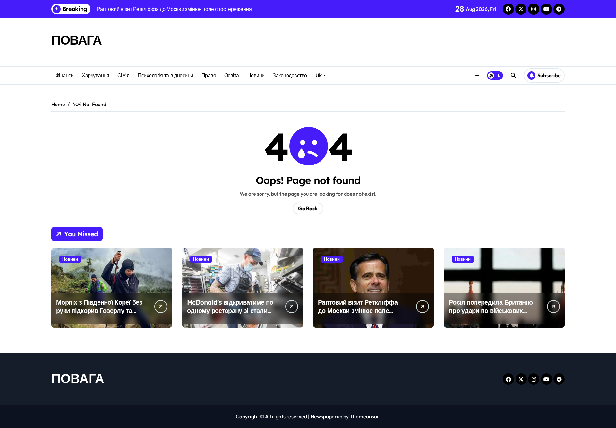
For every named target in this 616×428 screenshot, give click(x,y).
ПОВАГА (76, 40)
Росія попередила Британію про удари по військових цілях (491, 310)
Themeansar (364, 416)
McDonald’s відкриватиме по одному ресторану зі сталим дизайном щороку (230, 310)
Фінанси (65, 75)
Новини (256, 75)
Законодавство (290, 75)
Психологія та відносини (165, 75)
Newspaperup (326, 416)
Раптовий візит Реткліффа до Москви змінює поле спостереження (358, 310)
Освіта (231, 75)
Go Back (308, 208)
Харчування (95, 75)
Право (208, 75)
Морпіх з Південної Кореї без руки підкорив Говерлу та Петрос (99, 310)
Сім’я (123, 75)
